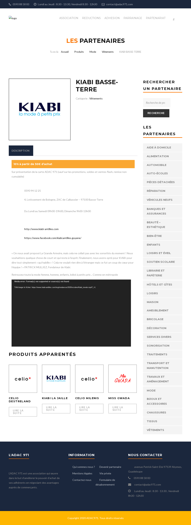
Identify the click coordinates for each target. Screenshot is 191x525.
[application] (71, 313)
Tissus (152, 421)
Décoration (156, 328)
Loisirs (152, 293)
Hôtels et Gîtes (159, 284)
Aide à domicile (159, 147)
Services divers (159, 337)
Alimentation (158, 156)
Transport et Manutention (158, 365)
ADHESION (112, 18)
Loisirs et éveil (159, 253)
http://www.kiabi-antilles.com (41, 229)
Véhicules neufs (160, 200)
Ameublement (158, 310)
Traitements (157, 354)
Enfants (153, 244)
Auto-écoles (157, 173)
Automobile (156, 165)
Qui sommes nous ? (83, 466)
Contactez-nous (81, 479)
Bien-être (154, 236)
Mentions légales (82, 473)
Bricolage (155, 319)
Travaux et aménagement (158, 379)
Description (20, 150)
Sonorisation (158, 345)
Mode (93, 51)
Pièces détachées (161, 182)
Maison (152, 302)
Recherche (156, 113)
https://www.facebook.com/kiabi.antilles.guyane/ (52, 237)
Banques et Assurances (156, 211)
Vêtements (108, 51)
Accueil (65, 51)
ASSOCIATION (68, 18)
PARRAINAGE (132, 18)
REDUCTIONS (91, 18)
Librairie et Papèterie (156, 273)
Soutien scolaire (161, 262)
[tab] (20, 150)
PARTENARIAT (155, 18)
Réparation (156, 191)
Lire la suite (18, 412)
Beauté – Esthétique (156, 225)
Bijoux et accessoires (157, 401)
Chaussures (156, 412)
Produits (79, 51)
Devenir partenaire (110, 466)
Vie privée (105, 473)
